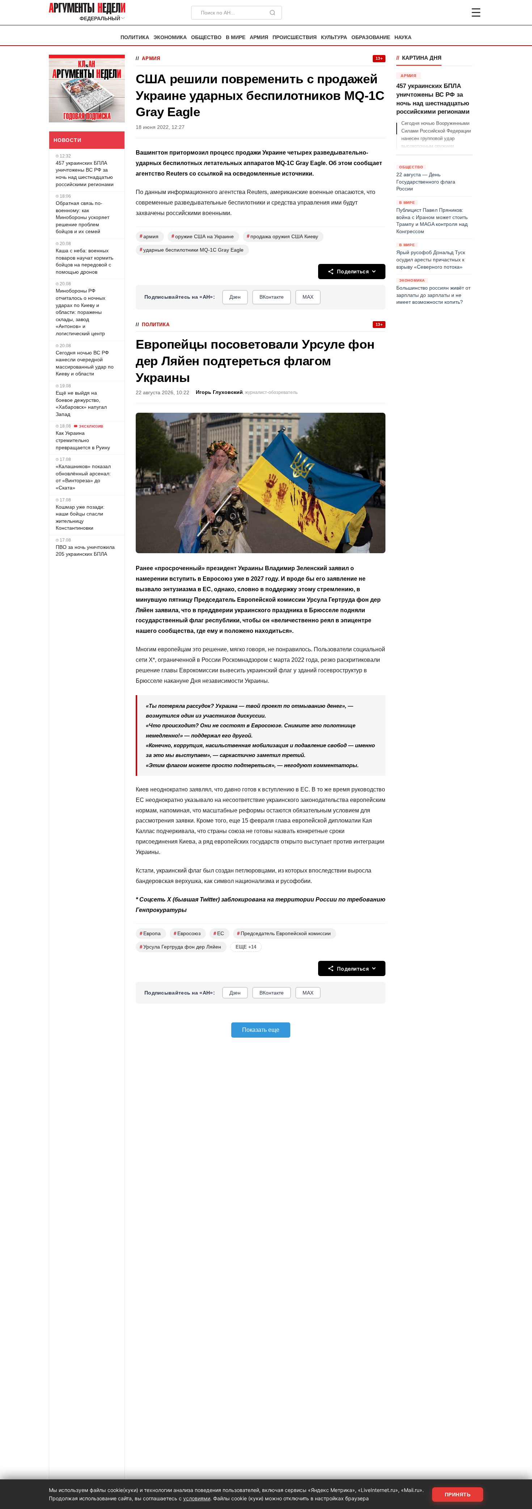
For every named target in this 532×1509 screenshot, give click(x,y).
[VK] (456, 12)
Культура (334, 37)
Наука (402, 37)
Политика (135, 37)
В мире (235, 37)
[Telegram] (438, 12)
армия (149, 236)
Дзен (235, 297)
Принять (458, 1494)
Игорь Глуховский (219, 392)
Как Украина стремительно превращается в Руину (83, 440)
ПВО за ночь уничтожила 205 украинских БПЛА (85, 550)
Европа (150, 933)
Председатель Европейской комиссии (284, 933)
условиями (196, 1498)
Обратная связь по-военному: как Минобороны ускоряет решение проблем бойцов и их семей (82, 217)
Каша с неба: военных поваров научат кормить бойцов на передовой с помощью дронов (84, 261)
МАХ (308, 297)
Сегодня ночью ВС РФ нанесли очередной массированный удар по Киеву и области (85, 363)
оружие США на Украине (203, 236)
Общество (206, 37)
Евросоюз (187, 933)
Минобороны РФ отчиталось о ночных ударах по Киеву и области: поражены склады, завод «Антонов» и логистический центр (80, 312)
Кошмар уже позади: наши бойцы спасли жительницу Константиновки (80, 517)
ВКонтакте (271, 297)
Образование (370, 37)
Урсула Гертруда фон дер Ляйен (180, 947)
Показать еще (260, 1030)
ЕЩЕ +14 (246, 947)
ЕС (219, 933)
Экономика (170, 37)
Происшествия (295, 37)
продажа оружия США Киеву (282, 236)
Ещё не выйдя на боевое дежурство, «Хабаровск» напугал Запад (81, 403)
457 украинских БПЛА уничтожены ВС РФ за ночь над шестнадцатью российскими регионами (85, 173)
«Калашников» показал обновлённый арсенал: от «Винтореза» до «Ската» (83, 477)
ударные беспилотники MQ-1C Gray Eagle (192, 249)
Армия (259, 37)
